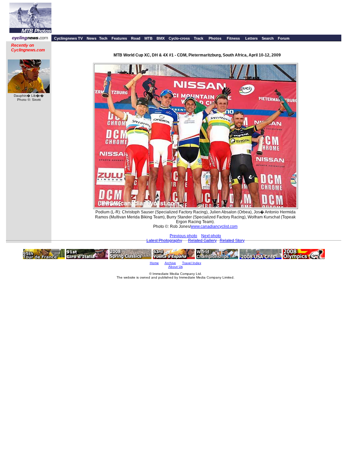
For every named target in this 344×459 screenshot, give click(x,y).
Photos (215, 38)
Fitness (233, 38)
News (91, 38)
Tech (103, 38)
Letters (251, 38)
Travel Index (191, 263)
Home (154, 263)
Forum (284, 38)
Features (119, 38)
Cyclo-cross (179, 38)
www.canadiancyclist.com (214, 226)
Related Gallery (202, 240)
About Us (175, 266)
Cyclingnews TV (68, 38)
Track (198, 38)
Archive (170, 263)
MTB (148, 38)
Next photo (211, 236)
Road (135, 38)
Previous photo (183, 236)
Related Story (232, 240)
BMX (161, 38)
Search (268, 38)
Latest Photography (164, 240)
